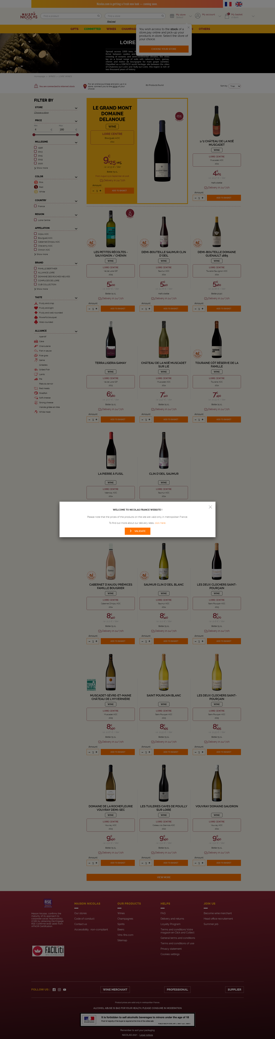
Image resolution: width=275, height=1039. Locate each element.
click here (160, 523)
